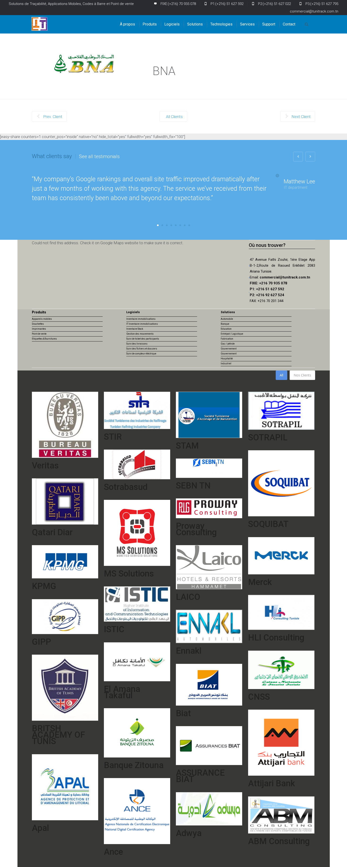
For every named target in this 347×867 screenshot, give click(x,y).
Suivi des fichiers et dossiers (141, 348)
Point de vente (39, 333)
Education (226, 329)
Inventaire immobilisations (141, 319)
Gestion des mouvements (140, 333)
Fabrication (227, 338)
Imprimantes (39, 329)
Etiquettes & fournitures (44, 338)
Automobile (227, 319)
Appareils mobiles (42, 319)
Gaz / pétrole (228, 343)
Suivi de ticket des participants (142, 338)
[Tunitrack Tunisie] (39, 24)
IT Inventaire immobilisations (142, 324)
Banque (225, 324)
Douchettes (38, 324)
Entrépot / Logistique (232, 333)
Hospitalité (227, 358)
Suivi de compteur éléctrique (141, 353)
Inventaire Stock (134, 329)
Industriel (226, 363)
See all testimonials (99, 156)
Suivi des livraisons (137, 343)
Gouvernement (229, 348)
